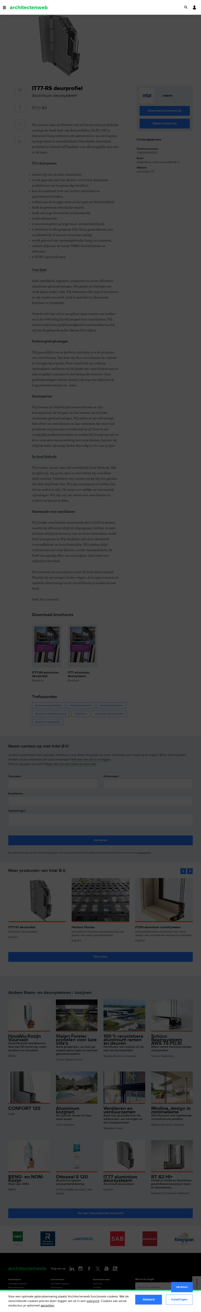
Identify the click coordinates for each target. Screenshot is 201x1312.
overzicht (93, 1301)
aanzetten (47, 1305)
